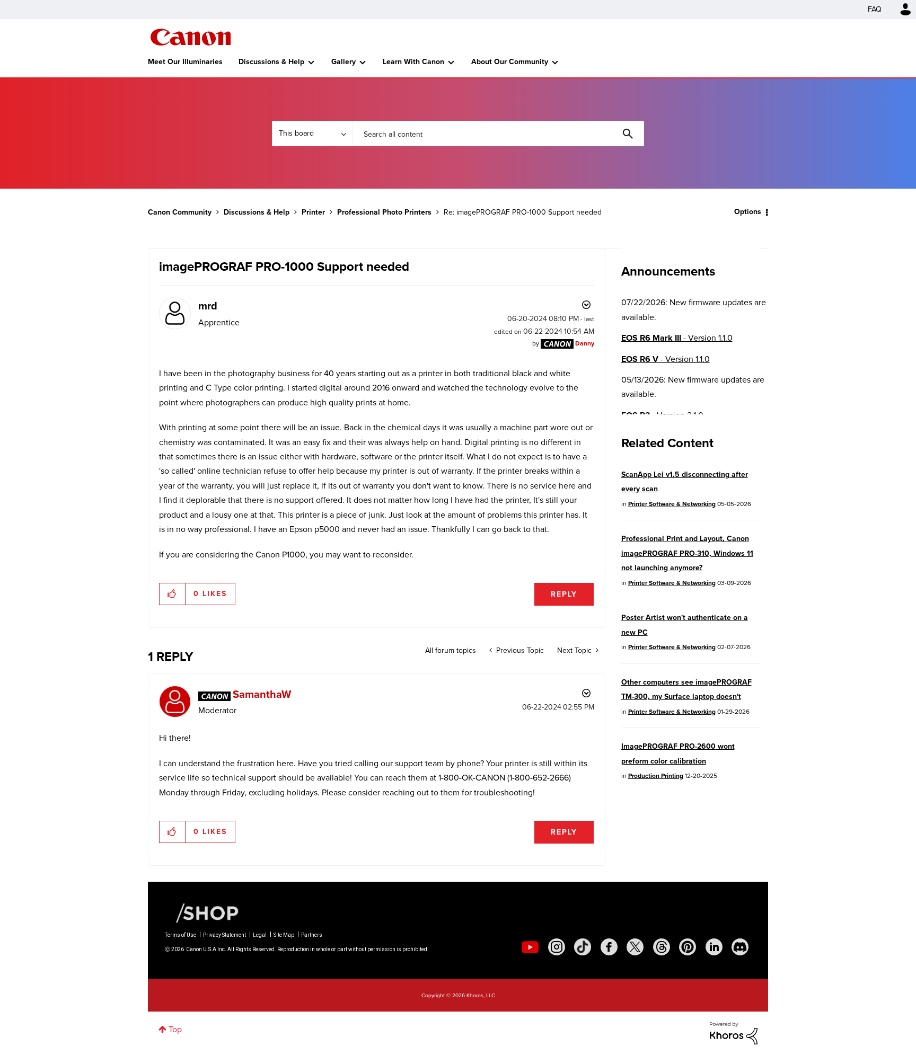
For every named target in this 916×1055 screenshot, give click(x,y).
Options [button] (747, 211)
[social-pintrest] (687, 946)
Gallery (343, 61)
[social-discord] (740, 946)
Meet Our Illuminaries (185, 61)
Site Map (284, 935)
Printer (313, 212)
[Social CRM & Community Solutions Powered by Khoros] (734, 1032)
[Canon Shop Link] (202, 912)
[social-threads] (661, 946)
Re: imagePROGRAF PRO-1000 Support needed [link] (523, 212)
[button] (173, 594)
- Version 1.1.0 (677, 338)
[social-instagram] (556, 946)
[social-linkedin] (714, 946)
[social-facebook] (609, 946)
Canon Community (191, 37)
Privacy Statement (224, 935)
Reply (564, 594)
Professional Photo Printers (384, 212)
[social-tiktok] (582, 946)
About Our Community (509, 61)
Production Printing (655, 776)
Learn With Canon (413, 61)
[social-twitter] (635, 946)
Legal (260, 935)
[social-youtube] (530, 946)
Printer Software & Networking (672, 504)
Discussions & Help (271, 61)
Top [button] (175, 1029)
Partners (311, 935)
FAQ (875, 9)
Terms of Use (180, 935)
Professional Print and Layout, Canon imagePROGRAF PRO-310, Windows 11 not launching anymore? (687, 553)
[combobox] (498, 133)
